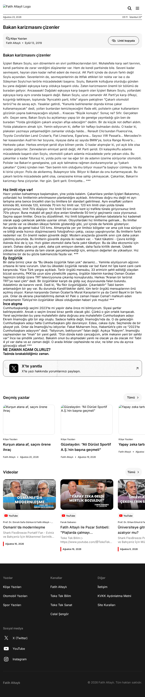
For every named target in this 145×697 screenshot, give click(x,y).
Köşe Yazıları (12, 587)
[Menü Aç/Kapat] (137, 8)
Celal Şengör (59, 614)
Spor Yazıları (12, 605)
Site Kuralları (106, 605)
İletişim (102, 587)
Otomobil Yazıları (15, 596)
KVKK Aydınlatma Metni (114, 596)
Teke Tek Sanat (61, 605)
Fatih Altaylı (58, 587)
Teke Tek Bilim (60, 596)
